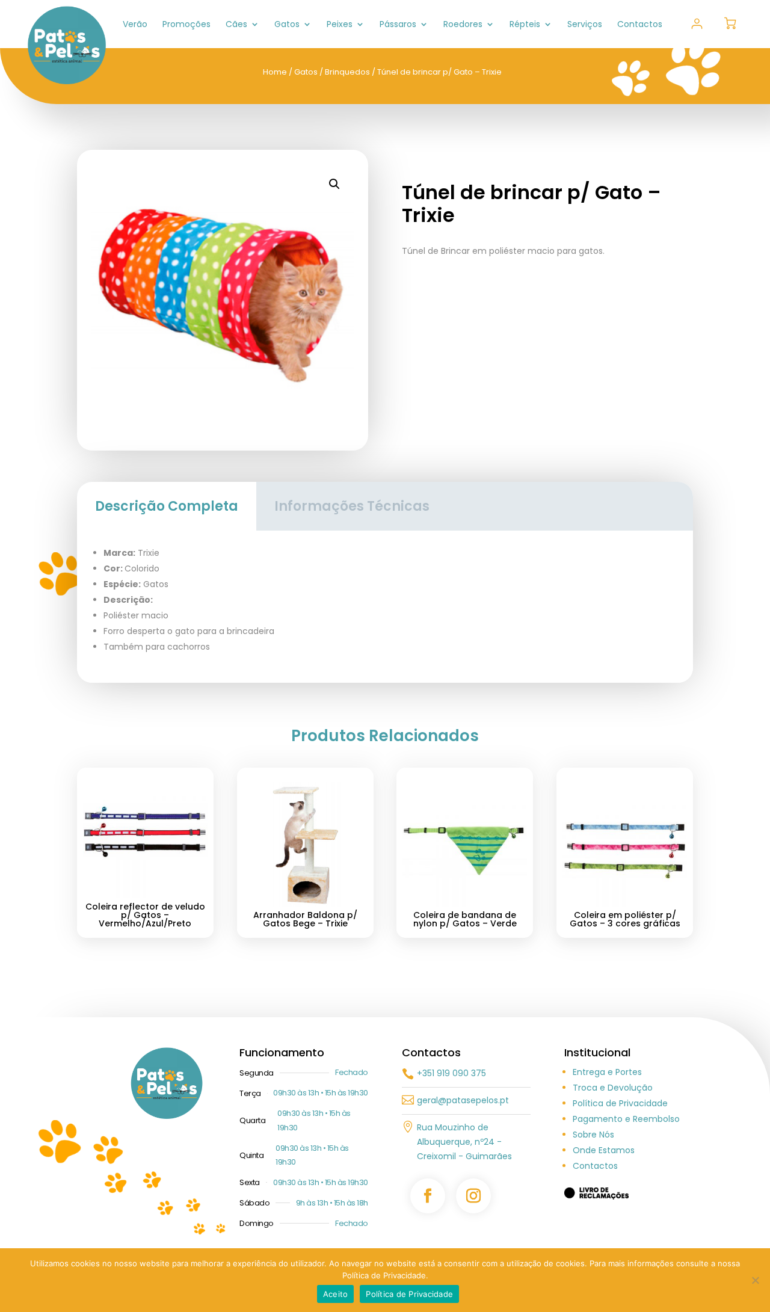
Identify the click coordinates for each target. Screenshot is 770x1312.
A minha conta (696, 23)
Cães (236, 25)
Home (275, 72)
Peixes (340, 25)
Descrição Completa (166, 506)
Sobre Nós (593, 1135)
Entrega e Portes (607, 1072)
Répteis (525, 25)
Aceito (335, 1294)
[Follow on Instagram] (473, 1195)
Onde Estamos (604, 1150)
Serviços (584, 25)
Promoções (186, 25)
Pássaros (398, 25)
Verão (135, 25)
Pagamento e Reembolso (626, 1119)
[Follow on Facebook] (427, 1195)
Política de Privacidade (620, 1103)
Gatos (287, 25)
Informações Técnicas (352, 506)
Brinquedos (347, 72)
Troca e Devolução (613, 1088)
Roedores (462, 25)
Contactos (639, 25)
